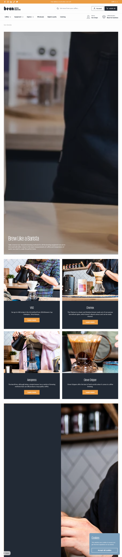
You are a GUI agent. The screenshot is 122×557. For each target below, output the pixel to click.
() (112, 9)
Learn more (32, 320)
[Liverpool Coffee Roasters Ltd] (12, 8)
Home (5, 25)
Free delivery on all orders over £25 (61, 1)
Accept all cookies (104, 550)
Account (99, 8)
